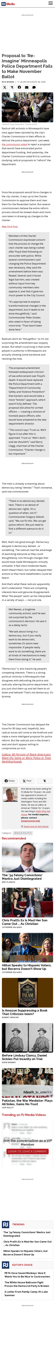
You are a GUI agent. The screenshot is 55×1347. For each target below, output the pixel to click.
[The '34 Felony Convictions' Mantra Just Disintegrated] (27, 857)
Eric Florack (8, 882)
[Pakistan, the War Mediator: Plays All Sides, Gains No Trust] (27, 1082)
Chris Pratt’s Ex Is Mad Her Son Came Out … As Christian (24, 922)
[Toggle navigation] (51, 3)
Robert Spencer (10, 1017)
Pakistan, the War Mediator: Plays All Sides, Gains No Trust (27, 1102)
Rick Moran (8, 82)
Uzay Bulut (8, 1108)
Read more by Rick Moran (36, 826)
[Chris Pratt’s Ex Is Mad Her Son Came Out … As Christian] (27, 902)
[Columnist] (11, 794)
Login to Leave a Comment (27, 1151)
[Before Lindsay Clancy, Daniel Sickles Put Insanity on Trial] (27, 1037)
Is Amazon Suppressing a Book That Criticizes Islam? (25, 1012)
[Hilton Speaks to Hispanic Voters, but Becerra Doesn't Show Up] (27, 947)
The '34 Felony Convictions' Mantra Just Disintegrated (22, 876)
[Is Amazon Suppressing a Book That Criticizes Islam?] (27, 992)
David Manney (9, 1062)
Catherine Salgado (12, 927)
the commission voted (14, 144)
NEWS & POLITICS (23, 833)
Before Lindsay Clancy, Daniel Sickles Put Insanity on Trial (24, 1057)
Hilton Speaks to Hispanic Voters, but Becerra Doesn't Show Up (26, 967)
